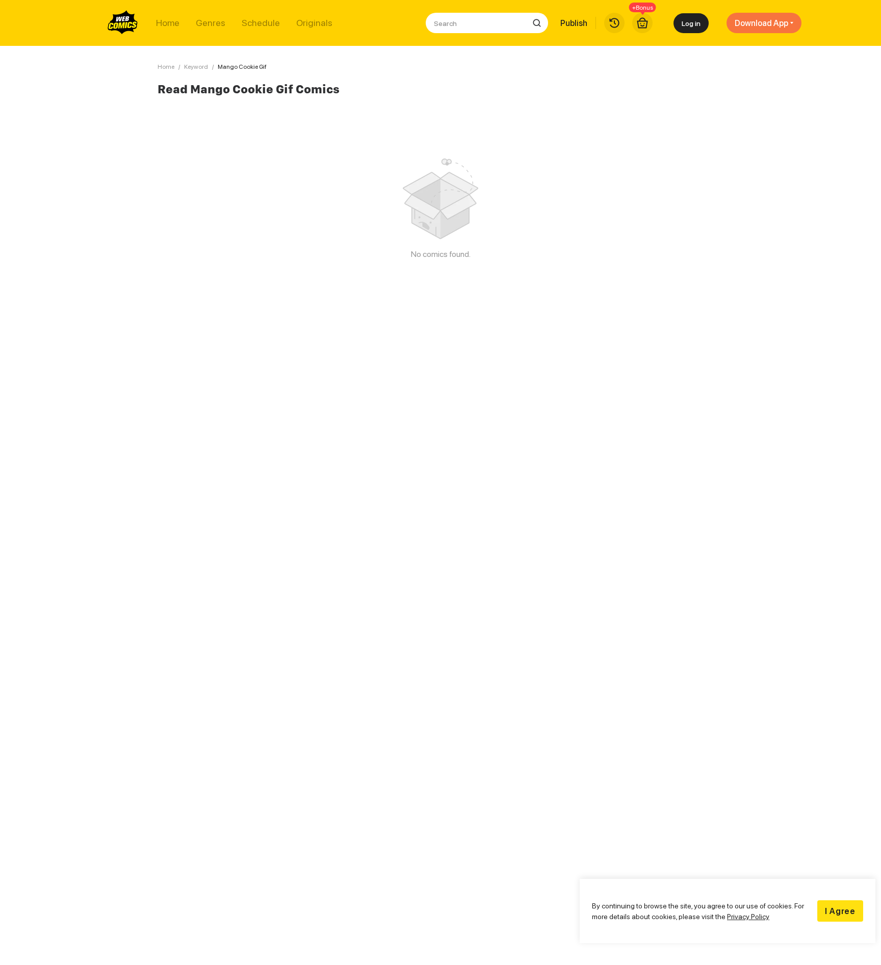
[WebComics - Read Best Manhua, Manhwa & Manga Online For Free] (123, 23)
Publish (573, 23)
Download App (761, 23)
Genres (210, 23)
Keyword (196, 66)
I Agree (840, 911)
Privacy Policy (748, 916)
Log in (691, 23)
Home (167, 23)
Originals (314, 23)
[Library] (614, 23)
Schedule (261, 23)
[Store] (642, 23)
